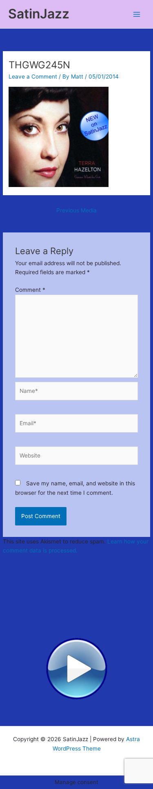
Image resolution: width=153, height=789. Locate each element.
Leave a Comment (33, 76)
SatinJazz (38, 14)
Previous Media (76, 210)
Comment (30, 289)
